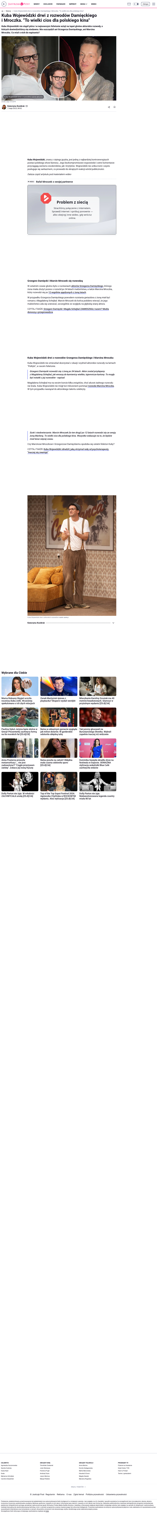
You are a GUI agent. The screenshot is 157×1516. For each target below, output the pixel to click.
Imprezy (72, 4)
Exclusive (48, 4)
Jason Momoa (45, 1476)
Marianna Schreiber (7, 1476)
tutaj (47, 1511)
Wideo (93, 4)
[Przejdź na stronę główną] (4, 6)
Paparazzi (60, 4)
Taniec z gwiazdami (124, 1473)
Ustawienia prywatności (116, 1494)
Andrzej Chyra (44, 1473)
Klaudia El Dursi (84, 1473)
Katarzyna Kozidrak (16, 106)
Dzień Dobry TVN (123, 1468)
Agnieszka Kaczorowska (9, 1465)
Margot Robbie (45, 1479)
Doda (3, 1473)
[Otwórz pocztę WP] (129, 4)
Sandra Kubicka (6, 1468)
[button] (136, 4)
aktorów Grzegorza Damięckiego (87, 286)
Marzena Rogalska (85, 1479)
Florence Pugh (45, 1471)
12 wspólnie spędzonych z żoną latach (67, 292)
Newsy (37, 4)
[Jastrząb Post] (21, 4)
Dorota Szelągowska (86, 1468)
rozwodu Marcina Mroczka (101, 386)
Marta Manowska (85, 1471)
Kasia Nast (4, 1471)
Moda (82, 4)
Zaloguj (145, 4)
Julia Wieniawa (45, 1468)
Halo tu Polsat (123, 1471)
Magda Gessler (84, 1476)
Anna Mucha (83, 1465)
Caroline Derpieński (7, 1479)
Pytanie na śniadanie (125, 1465)
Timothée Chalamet (46, 1465)
